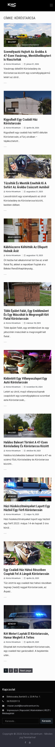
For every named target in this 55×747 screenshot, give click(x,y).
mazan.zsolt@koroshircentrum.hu (23, 706)
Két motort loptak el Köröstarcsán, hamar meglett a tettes (26, 635)
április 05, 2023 (32, 642)
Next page (25, 670)
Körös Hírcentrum (13, 64)
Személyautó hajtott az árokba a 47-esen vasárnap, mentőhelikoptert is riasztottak (27, 55)
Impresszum (13, 710)
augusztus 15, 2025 (34, 255)
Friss (10, 110)
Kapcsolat (24, 710)
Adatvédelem (37, 710)
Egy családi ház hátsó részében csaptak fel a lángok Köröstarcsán (26, 571)
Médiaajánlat (8, 713)
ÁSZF (47, 710)
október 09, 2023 (33, 451)
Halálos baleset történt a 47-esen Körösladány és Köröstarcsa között (26, 444)
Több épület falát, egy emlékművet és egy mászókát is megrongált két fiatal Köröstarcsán (26, 314)
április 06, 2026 (32, 128)
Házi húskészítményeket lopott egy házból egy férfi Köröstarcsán (27, 508)
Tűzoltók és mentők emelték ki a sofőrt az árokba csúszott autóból (26, 185)
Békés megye (14, 237)
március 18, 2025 (33, 323)
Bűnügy (12, 496)
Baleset (12, 42)
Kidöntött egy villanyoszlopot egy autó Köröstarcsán (25, 380)
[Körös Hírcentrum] (9, 5)
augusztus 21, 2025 (34, 191)
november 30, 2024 (34, 387)
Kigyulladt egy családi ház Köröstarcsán (21, 121)
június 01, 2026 (32, 64)
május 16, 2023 (32, 514)
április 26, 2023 (32, 578)
